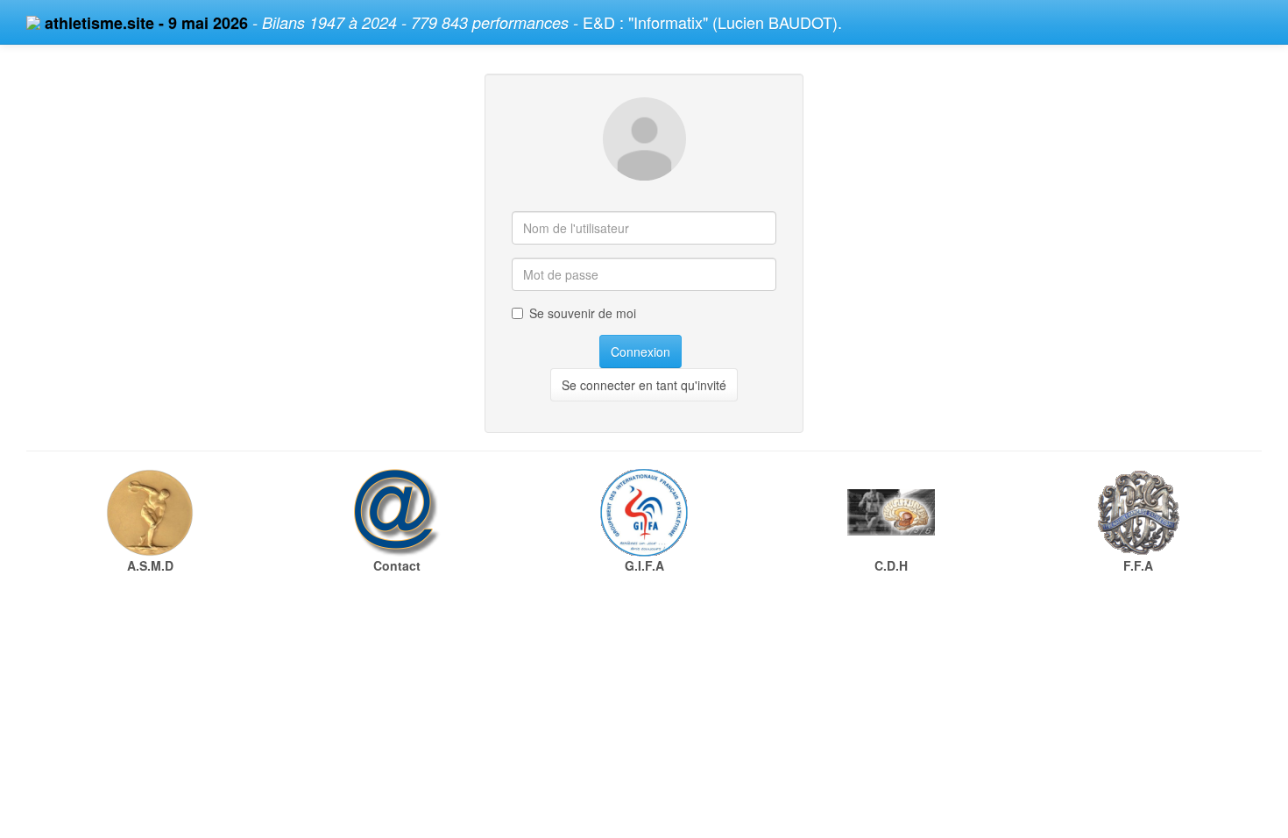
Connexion (640, 351)
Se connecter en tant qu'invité (644, 385)
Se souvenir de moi (582, 313)
